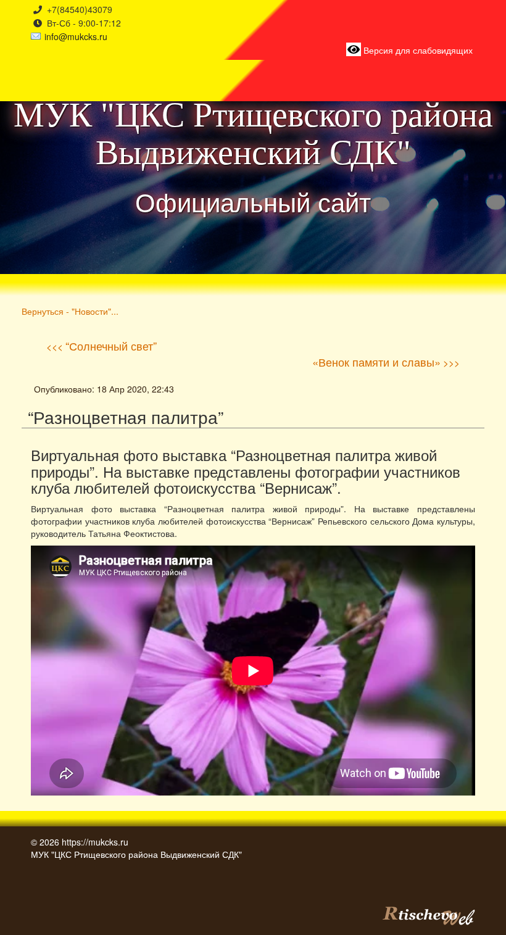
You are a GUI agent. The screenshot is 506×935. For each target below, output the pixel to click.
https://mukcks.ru (95, 842)
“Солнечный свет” (111, 346)
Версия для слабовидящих (417, 50)
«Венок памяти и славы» (376, 362)
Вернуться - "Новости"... (70, 310)
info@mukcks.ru (75, 36)
